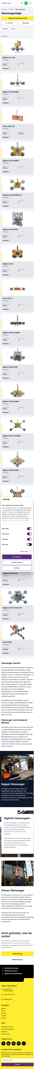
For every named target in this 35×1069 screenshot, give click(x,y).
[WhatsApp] (26, 3)
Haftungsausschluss (7, 1027)
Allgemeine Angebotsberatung (17, 18)
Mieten (3, 1011)
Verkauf (11, 9)
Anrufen (10, 23)
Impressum (4, 1031)
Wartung (3, 1013)
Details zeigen (24, 551)
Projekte (3, 1015)
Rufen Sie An (17, 954)
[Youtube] (19, 1043)
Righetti (5, 29)
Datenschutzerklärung (7, 1029)
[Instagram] (14, 1043)
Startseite (4, 9)
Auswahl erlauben (16, 562)
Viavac (13, 29)
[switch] (29, 534)
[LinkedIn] (8, 1043)
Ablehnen (17, 568)
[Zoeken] (30, 3)
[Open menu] (22, 3)
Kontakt (3, 1018)
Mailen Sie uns (17, 960)
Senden (17, 1064)
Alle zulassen (17, 557)
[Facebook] (3, 1043)
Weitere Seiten (5, 1034)
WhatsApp (26, 23)
